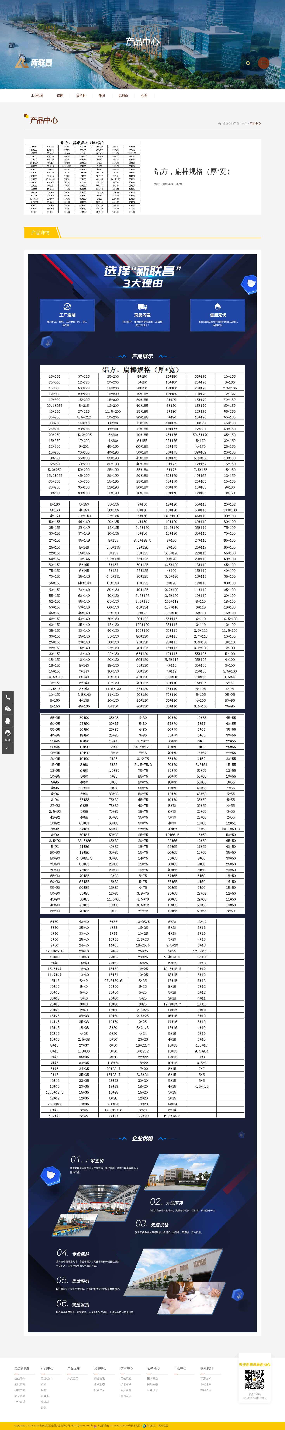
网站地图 (163, 1425)
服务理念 (152, 1390)
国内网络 (152, 1378)
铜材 (102, 95)
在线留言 (205, 1390)
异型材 (81, 95)
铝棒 (60, 95)
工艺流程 (126, 1378)
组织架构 (19, 1390)
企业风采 (19, 1401)
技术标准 (126, 1384)
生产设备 (126, 1390)
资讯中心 (100, 1368)
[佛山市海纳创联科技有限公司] (144, 1425)
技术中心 (127, 1368)
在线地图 (205, 1384)
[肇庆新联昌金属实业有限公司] (33, 63)
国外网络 (152, 1384)
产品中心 (47, 1368)
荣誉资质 (19, 1395)
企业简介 (19, 1378)
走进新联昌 (22, 1368)
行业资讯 (99, 1378)
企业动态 (99, 1384)
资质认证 (126, 1395)
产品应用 (73, 1368)
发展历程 (19, 1384)
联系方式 (205, 1378)
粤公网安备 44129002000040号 (114, 1425)
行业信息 (99, 1390)
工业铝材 (37, 95)
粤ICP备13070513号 (82, 1425)
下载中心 (180, 1368)
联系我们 (206, 1368)
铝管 (144, 95)
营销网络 (153, 1368)
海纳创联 (151, 1425)
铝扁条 (123, 95)
